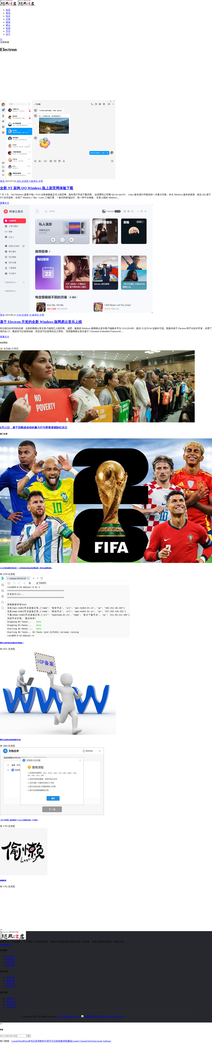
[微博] (1, 944)
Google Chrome (79, 1041)
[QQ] (4, 944)
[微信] (7, 944)
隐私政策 (10, 965)
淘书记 (31, 1041)
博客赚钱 (67, 1041)
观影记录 (10, 983)
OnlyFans (91, 1041)
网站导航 (10, 962)
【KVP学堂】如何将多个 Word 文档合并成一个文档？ (19, 820)
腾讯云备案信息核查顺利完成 (10, 740)
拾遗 (8, 28)
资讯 (8, 13)
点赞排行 (10, 998)
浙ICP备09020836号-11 (68, 1016)
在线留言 (10, 959)
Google (15, 1041)
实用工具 (10, 977)
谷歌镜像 (58, 1041)
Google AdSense (103, 1041)
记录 (8, 19)
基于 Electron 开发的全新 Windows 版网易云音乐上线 (41, 322)
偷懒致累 (3, 880)
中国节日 (49, 1041)
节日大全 (10, 986)
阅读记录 (10, 980)
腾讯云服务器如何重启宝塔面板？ (12, 643)
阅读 (8, 22)
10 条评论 (34, 315)
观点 (8, 25)
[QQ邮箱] (10, 944)
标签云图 (10, 1001)
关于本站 (10, 956)
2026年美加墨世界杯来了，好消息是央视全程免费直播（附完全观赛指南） (26, 568)
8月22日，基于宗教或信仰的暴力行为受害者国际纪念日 (33, 427)
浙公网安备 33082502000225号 (108, 1016)
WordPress (11, 1007)
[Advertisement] (86, 75)
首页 (8, 10)
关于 (8, 34)
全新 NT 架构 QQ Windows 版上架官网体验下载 (36, 188)
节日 (8, 31)
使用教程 (39, 1041)
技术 (8, 16)
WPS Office (11, 1004)
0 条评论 (33, 181)
